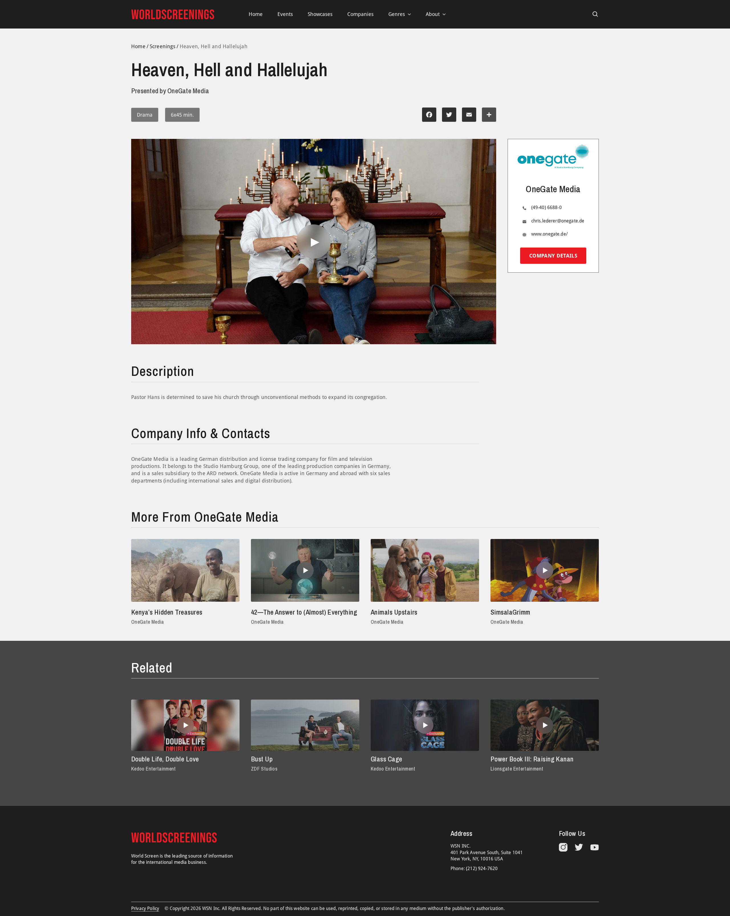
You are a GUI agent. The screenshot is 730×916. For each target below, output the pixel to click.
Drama (145, 115)
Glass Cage (386, 758)
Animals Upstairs (394, 612)
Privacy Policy (145, 908)
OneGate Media (147, 621)
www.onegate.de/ (549, 234)
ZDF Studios (264, 768)
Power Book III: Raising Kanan (532, 758)
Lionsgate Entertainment (516, 768)
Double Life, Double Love (165, 758)
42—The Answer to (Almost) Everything (304, 612)
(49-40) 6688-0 (546, 207)
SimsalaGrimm (510, 612)
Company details (553, 256)
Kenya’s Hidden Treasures (166, 612)
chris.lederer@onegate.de (558, 221)
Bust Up (262, 758)
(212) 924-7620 (482, 868)
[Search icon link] (595, 14)
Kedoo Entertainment (153, 768)
